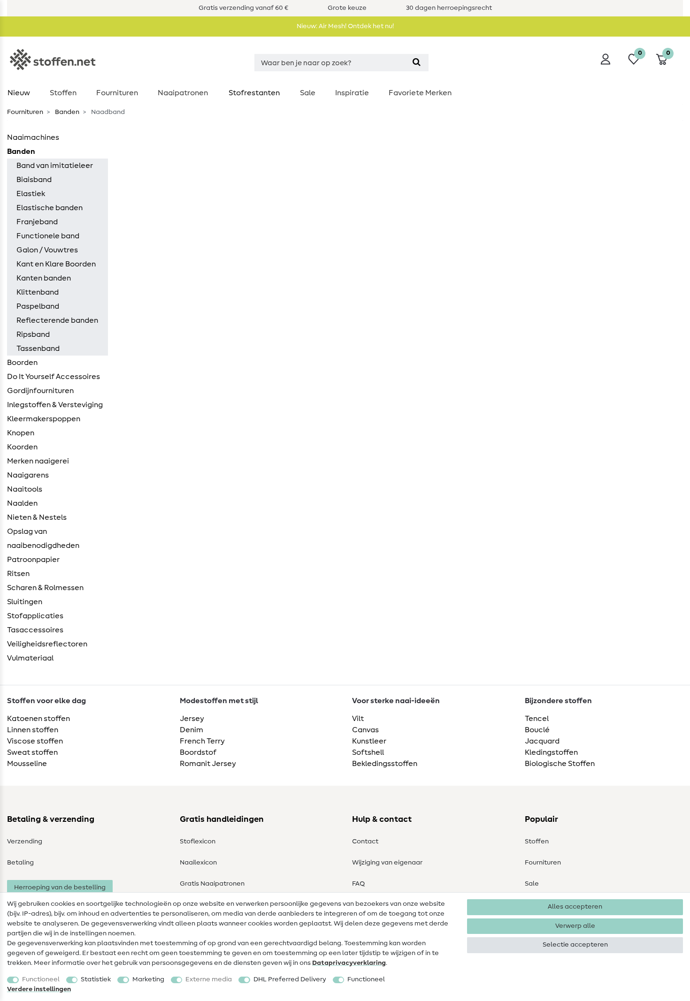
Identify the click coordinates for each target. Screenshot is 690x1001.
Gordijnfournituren (40, 390)
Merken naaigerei (38, 461)
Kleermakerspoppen (43, 419)
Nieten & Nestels (37, 517)
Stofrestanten (254, 93)
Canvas (365, 730)
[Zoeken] (417, 62)
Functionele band (47, 236)
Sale (307, 93)
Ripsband (33, 334)
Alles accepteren (575, 906)
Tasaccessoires (35, 630)
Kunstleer (369, 741)
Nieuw (19, 93)
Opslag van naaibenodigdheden (43, 538)
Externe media (208, 979)
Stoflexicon (197, 841)
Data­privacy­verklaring (349, 963)
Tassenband (38, 348)
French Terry (202, 741)
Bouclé (537, 730)
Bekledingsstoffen (384, 763)
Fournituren (117, 93)
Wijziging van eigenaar (387, 862)
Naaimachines (33, 137)
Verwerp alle (575, 926)
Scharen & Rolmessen (45, 588)
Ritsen (18, 573)
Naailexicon (198, 862)
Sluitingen (24, 602)
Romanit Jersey (208, 763)
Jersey (192, 718)
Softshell (368, 752)
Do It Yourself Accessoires (53, 376)
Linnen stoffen (32, 730)
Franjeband (37, 222)
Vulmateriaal (30, 658)
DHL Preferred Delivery (289, 979)
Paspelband (37, 306)
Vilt (358, 718)
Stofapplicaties (35, 616)
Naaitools (24, 489)
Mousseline (27, 763)
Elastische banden (49, 208)
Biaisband (34, 179)
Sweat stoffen (32, 752)
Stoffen (63, 93)
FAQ (358, 883)
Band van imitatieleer (54, 165)
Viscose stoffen (35, 741)
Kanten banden (43, 278)
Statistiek (96, 979)
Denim (191, 730)
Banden (66, 112)
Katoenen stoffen (38, 718)
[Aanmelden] (605, 59)
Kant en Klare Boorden (56, 264)
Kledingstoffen (551, 752)
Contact (365, 841)
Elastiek (30, 193)
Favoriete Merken (420, 93)
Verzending (24, 841)
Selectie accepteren (575, 944)
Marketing (148, 979)
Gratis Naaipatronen (212, 883)
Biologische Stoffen (560, 763)
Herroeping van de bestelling (60, 887)
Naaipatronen (183, 93)
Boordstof (198, 752)
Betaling (20, 862)
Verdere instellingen (39, 989)
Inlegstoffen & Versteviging (55, 405)
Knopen (20, 433)
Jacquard (542, 741)
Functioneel (41, 979)
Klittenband (37, 292)
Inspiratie (352, 93)
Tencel (537, 718)
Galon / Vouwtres (47, 250)
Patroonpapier (33, 559)
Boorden (22, 362)
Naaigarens (28, 475)
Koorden (22, 447)
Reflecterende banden (57, 320)
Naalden (22, 503)
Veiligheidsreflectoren (47, 644)
